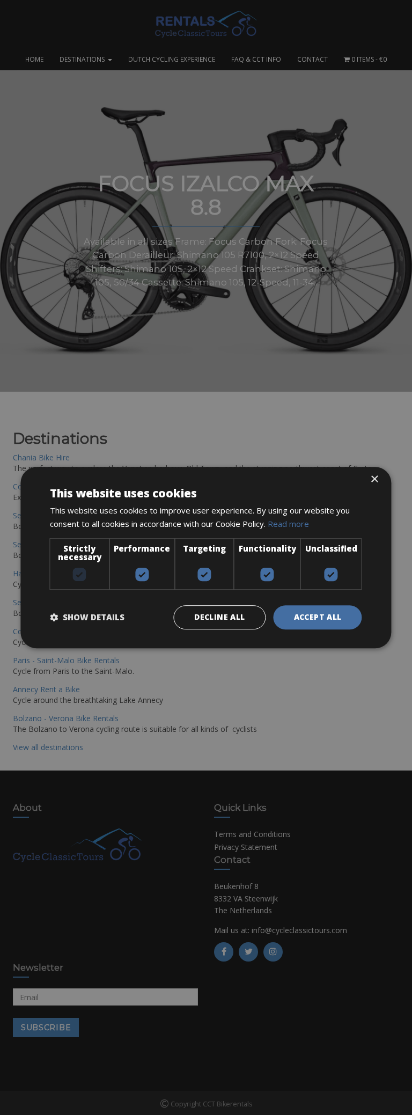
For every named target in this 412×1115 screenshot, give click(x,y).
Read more (288, 523)
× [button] (374, 479)
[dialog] (206, 557)
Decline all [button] (219, 617)
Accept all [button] (318, 617)
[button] (87, 617)
